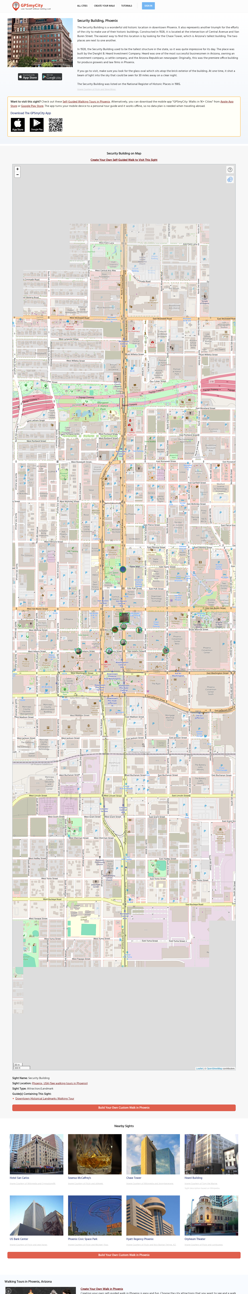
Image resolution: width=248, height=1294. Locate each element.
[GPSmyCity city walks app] (31, 6)
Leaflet (199, 1068)
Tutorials (126, 6)
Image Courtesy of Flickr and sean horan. (28, 1245)
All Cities (82, 6)
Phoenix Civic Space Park (82, 1239)
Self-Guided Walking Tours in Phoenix (86, 101)
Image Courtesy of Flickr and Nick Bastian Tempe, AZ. (151, 1245)
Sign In (148, 6)
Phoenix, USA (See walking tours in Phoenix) (60, 1083)
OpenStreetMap (214, 1068)
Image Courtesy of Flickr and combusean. (204, 1245)
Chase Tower (133, 1178)
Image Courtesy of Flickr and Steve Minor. (96, 89)
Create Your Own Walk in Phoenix (102, 1289)
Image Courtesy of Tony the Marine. (201, 1183)
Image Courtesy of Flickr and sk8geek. (85, 1183)
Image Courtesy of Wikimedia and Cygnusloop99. (33, 1183)
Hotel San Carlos (19, 1178)
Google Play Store (32, 106)
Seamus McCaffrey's (79, 1178)
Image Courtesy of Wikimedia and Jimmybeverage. (150, 1183)
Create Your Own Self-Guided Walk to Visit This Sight (124, 160)
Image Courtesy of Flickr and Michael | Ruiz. (88, 1245)
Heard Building (193, 1178)
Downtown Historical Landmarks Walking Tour (44, 1098)
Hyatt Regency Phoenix (139, 1239)
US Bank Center (19, 1239)
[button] (123, 617)
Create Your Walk (104, 6)
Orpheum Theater (195, 1239)
